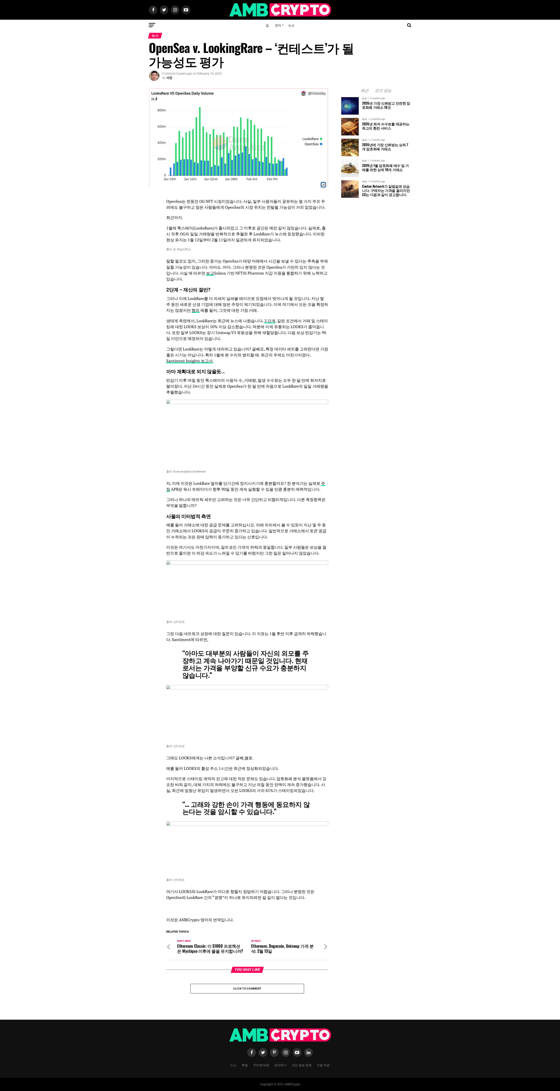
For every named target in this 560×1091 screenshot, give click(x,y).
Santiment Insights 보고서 (189, 360)
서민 (169, 77)
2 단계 (269, 320)
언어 (278, 25)
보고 (210, 273)
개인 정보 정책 (302, 1065)
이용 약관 (323, 1065)
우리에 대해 (261, 1065)
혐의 (196, 310)
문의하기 (280, 1065)
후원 (245, 1065)
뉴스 (291, 25)
